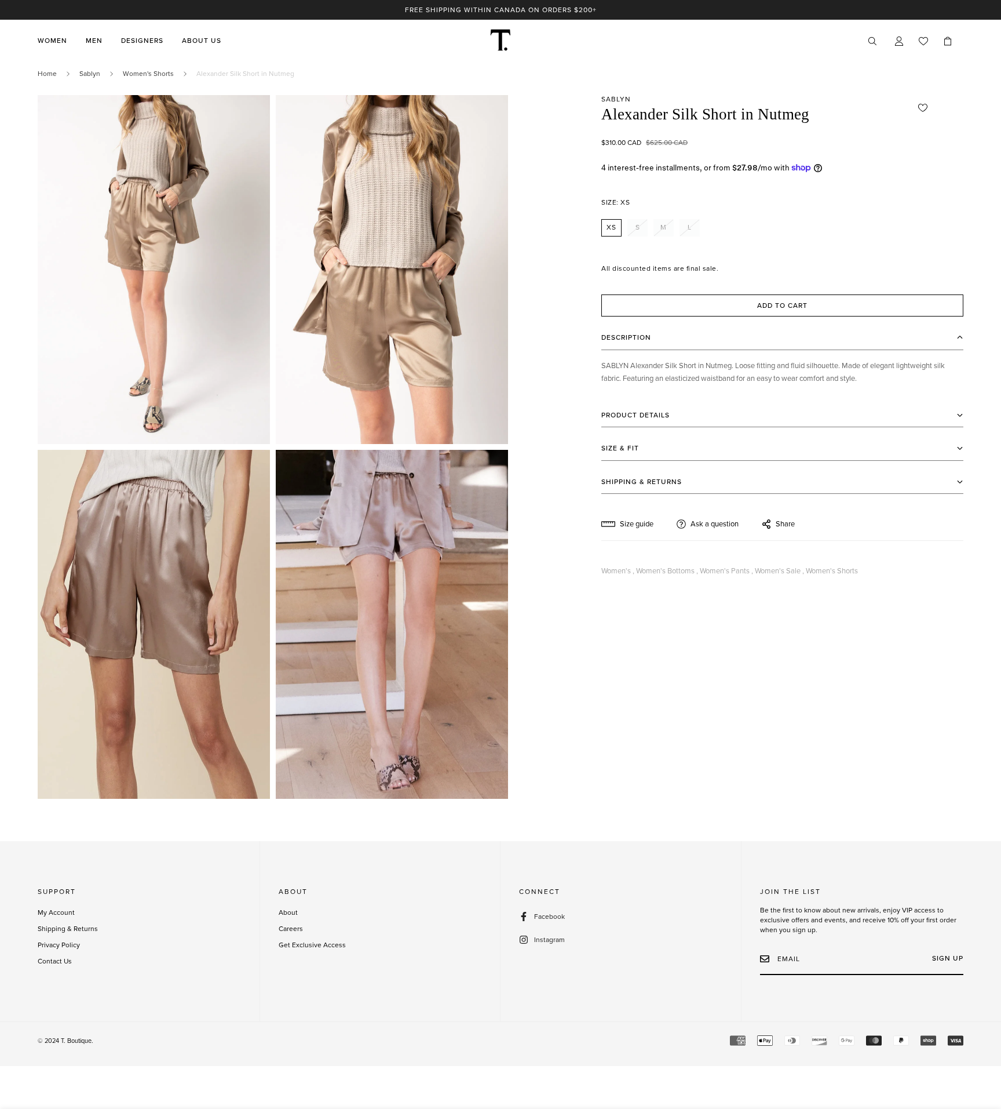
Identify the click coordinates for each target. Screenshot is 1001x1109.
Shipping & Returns (68, 929)
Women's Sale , (779, 571)
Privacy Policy (59, 945)
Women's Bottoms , (667, 571)
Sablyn (89, 74)
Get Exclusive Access (312, 945)
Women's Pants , (726, 571)
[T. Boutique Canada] (500, 41)
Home (47, 74)
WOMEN (52, 41)
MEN (94, 41)
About (288, 912)
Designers (142, 41)
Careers (291, 929)
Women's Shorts (148, 74)
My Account (56, 912)
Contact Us (55, 961)
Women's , (617, 571)
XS (611, 227)
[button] (948, 41)
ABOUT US (201, 41)
